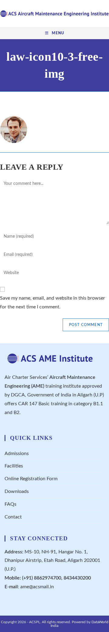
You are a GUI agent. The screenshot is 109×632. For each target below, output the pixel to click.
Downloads (17, 491)
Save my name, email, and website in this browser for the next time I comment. (52, 302)
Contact (13, 517)
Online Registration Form (31, 478)
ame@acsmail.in (37, 586)
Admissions (17, 453)
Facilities (14, 466)
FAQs (10, 504)
